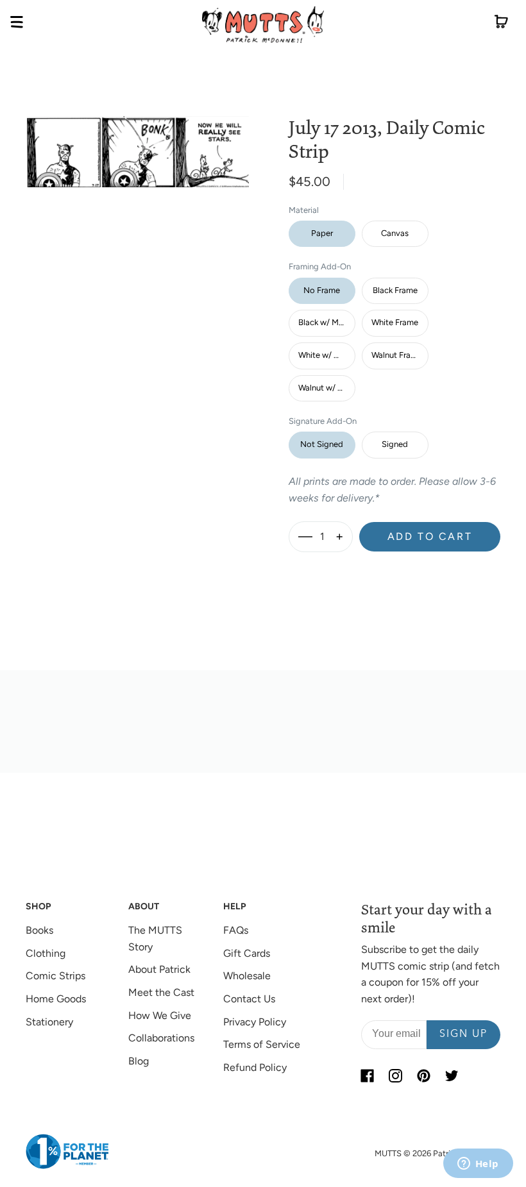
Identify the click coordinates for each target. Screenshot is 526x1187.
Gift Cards (246, 953)
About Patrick (159, 969)
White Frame (394, 322)
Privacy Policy (254, 1022)
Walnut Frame (396, 355)
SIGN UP (463, 1034)
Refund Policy (255, 1067)
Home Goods (56, 999)
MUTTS (388, 1153)
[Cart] (501, 24)
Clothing (45, 953)
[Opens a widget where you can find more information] (478, 1165)
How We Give (159, 1015)
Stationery (49, 1022)
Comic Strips (55, 976)
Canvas (395, 233)
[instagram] (396, 1076)
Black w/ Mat (322, 322)
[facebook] (367, 1076)
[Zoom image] (138, 141)
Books (39, 930)
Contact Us (249, 999)
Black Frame (395, 290)
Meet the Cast (161, 992)
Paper (322, 233)
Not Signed (321, 444)
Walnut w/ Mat (325, 387)
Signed (395, 444)
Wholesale (247, 976)
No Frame (321, 290)
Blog (138, 1061)
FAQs (235, 930)
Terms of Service (261, 1044)
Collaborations (161, 1038)
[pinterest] (424, 1076)
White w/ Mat (323, 355)
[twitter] (452, 1076)
